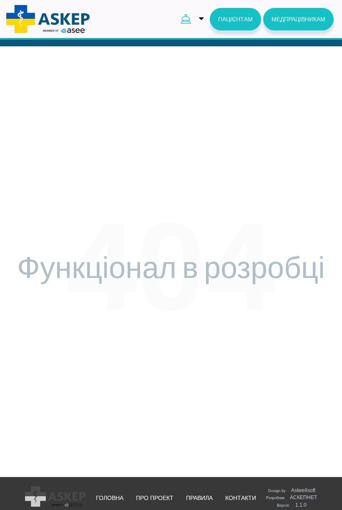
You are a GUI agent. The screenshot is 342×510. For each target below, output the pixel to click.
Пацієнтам (235, 19)
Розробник (291, 497)
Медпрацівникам (298, 19)
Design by (291, 490)
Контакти (240, 498)
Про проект (155, 498)
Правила (199, 498)
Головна (109, 498)
